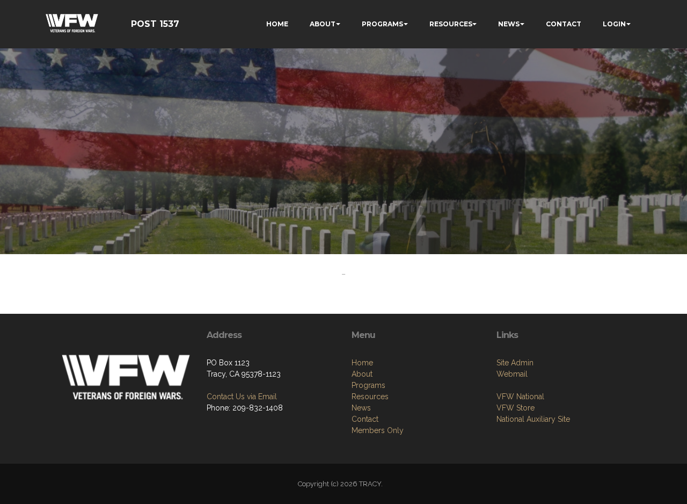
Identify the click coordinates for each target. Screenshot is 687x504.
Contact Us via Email (242, 396)
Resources (370, 396)
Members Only (378, 430)
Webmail (512, 374)
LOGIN (614, 24)
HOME (277, 24)
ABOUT (322, 24)
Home (362, 362)
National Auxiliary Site (533, 419)
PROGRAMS (382, 24)
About (362, 374)
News (361, 408)
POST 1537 (155, 24)
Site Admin (514, 362)
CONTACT (563, 24)
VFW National (520, 396)
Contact (365, 419)
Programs (368, 385)
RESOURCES (450, 24)
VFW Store (515, 408)
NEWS (509, 24)
